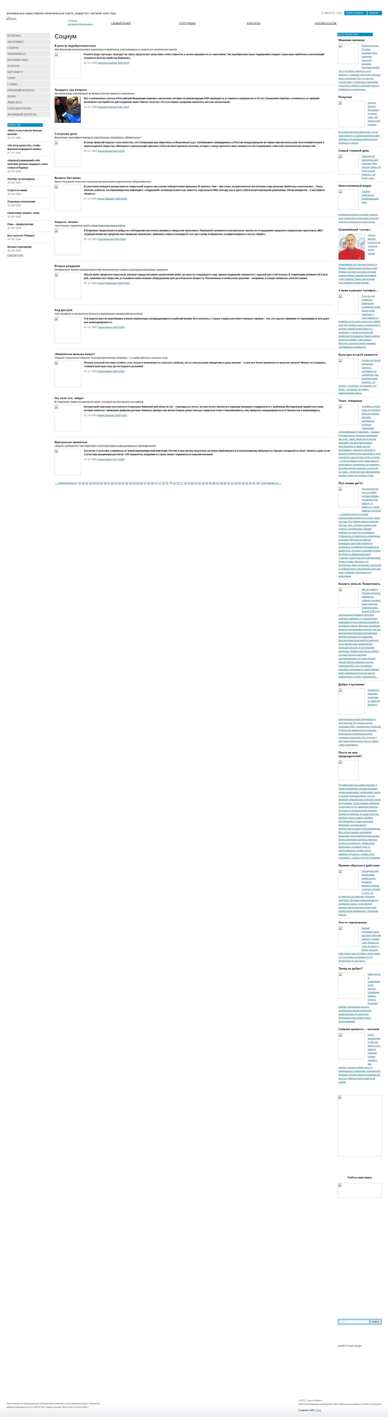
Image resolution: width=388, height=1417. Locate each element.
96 (250, 483)
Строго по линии (17, 190)
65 (137, 483)
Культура (13, 65)
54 (97, 483)
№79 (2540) (119, 459)
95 (247, 483)
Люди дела (14, 102)
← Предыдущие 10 (66, 483)
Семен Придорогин (107, 283)
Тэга (318, 1410)
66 (141, 483)
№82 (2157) (123, 63)
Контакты (253, 23)
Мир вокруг (15, 72)
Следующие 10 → (271, 483)
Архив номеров (354, 12)
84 (207, 483)
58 (112, 483)
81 (196, 483)
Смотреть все (15, 255)
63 (130, 483)
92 (236, 483)
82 (199, 483)
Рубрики (373, 12)
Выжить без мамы (68, 177)
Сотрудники (187, 23)
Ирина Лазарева (106, 198)
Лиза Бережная (106, 239)
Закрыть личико (66, 221)
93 (239, 483)
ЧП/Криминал (16, 53)
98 (257, 483)
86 (214, 483)
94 (243, 483)
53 (94, 483)
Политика (14, 35)
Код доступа (63, 310)
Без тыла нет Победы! (21, 235)
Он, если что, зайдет (69, 398)
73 (167, 483)
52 (90, 483)
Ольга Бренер (105, 151)
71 (159, 483)
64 (134, 483)
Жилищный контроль (21, 114)
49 (79, 483)
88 (221, 483)
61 (123, 483)
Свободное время (19, 108)
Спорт (11, 78)
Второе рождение (67, 266)
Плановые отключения (21, 201)
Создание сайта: (307, 1410)
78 (185, 483)
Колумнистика (17, 59)
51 (86, 483)
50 (83, 483)
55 (101, 483)
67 (145, 483)
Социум (13, 47)
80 (192, 483)
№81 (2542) (123, 107)
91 (232, 483)
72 (163, 483)
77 (181, 483)
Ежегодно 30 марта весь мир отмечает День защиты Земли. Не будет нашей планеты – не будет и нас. (371, 167)
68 (148, 483)
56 (105, 483)
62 (126, 483)
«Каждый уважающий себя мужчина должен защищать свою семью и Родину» (27, 164)
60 (119, 483)
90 (228, 483)
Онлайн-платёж (325, 23)
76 (177, 483)
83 (203, 483)
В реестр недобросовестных (75, 45)
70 (156, 483)
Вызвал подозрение (19, 246)
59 (116, 483)
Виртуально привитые (71, 442)
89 (225, 483)
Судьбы (12, 84)
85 (210, 483)
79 (188, 483)
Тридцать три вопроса (71, 89)
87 (217, 483)
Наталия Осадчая (107, 63)
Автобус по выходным (21, 179)
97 (254, 483)
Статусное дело (66, 133)
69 (152, 483)
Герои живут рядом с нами (23, 213)
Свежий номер (121, 23)
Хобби (11, 96)
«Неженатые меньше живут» (75, 354)
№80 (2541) (120, 239)
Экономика (15, 41)
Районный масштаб (20, 90)
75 (174, 483)
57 (108, 483)
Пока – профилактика (20, 224)
